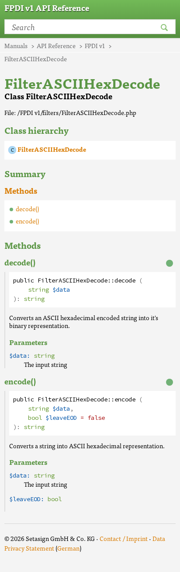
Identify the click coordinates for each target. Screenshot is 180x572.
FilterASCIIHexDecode (51, 149)
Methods (20, 190)
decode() (27, 208)
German (68, 548)
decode (124, 280)
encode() (27, 221)
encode (124, 399)
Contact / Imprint (124, 538)
